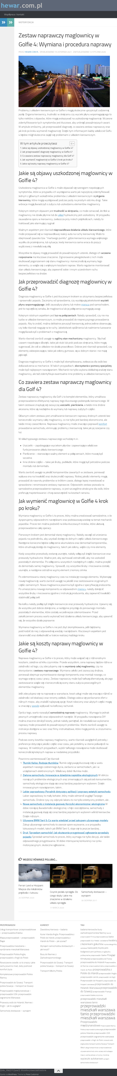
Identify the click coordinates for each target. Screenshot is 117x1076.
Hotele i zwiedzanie (101, 941)
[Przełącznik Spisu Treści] (70, 143)
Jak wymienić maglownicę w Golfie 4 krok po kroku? (47, 159)
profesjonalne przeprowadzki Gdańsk (93, 955)
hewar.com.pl (32, 52)
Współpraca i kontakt (14, 14)
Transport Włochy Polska (51, 971)
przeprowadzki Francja (102, 991)
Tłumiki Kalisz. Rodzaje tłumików (40, 763)
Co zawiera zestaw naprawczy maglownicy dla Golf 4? (48, 155)
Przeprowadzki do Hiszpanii (91, 980)
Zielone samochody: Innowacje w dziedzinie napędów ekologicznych (60, 775)
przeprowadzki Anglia (107, 973)
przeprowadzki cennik (89, 977)
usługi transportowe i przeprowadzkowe (98, 1048)
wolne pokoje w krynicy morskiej (97, 1055)
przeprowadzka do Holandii (92, 962)
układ (60, 215)
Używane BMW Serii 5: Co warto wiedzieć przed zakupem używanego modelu (65, 820)
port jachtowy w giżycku (100, 952)
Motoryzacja (26, 22)
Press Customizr (32, 1074)
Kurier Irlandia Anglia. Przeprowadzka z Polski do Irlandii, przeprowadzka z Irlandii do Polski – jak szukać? (57, 938)
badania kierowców (88, 929)
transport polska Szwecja (98, 1044)
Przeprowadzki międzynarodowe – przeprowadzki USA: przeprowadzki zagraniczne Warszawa (15, 994)
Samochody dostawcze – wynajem (15, 1011)
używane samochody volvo (89, 1051)
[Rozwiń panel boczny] (3, 22)
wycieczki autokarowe (91, 1058)
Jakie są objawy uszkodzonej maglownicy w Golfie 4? (47, 148)
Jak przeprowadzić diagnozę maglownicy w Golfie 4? (47, 151)
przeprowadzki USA (102, 1033)
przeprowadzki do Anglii (107, 977)
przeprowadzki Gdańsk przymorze (91, 995)
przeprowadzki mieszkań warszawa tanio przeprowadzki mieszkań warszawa (97, 1011)
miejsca (85, 304)
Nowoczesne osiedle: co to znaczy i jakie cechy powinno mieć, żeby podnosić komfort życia (17, 966)
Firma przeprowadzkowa (99, 937)
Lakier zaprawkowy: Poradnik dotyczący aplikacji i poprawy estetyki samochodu (67, 791)
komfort (103, 424)
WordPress (12, 1074)
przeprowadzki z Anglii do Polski (91, 1040)
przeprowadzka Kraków (96, 966)
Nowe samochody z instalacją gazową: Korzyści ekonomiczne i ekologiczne (64, 804)
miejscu (82, 589)
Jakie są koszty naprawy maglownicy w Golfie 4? (45, 163)
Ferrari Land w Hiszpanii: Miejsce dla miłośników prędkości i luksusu (31, 889)
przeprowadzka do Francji (101, 959)
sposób (35, 705)
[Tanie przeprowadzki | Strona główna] (22, 5)
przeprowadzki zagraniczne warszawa (97, 1036)
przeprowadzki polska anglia (94, 1030)
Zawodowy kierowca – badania (53, 929)
